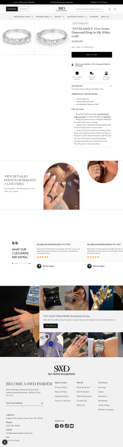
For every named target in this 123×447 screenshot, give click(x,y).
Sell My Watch (83, 392)
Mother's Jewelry (106, 409)
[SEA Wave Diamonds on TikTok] (72, 427)
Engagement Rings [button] (22, 17)
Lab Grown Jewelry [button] (76, 17)
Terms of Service (63, 401)
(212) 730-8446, (13, 426)
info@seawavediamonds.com (19, 433)
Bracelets (102, 396)
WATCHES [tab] (23, 9)
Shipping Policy (62, 396)
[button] (115, 9)
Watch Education (84, 396)
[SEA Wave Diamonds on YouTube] (67, 427)
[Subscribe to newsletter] (41, 403)
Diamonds (94, 17)
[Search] (101, 9)
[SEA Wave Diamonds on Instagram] (57, 427)
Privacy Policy (61, 387)
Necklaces (103, 401)
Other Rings (103, 405)
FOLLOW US (51, 326)
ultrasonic (107, 117)
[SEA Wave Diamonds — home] (62, 9)
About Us (105, 17)
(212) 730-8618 (12, 441)
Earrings (102, 387)
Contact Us (82, 401)
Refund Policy (61, 392)
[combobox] (90, 9)
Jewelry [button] (58, 17)
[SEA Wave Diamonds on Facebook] (62, 427)
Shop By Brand (83, 387)
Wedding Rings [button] (42, 17)
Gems (101, 392)
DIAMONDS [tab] (12, 9)
